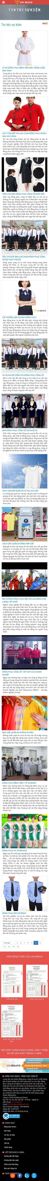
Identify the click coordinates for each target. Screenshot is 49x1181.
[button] (34, 1175)
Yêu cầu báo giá (10, 35)
